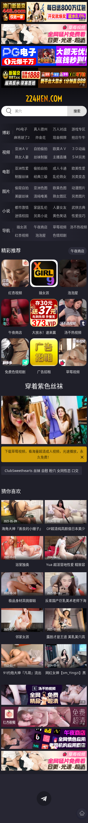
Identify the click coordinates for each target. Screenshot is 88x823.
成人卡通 (59, 168)
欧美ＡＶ (59, 148)
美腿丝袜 (22, 196)
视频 (6, 152)
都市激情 (22, 207)
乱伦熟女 (59, 176)
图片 (6, 191)
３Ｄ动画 (78, 148)
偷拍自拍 (40, 168)
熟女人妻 (22, 157)
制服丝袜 (22, 176)
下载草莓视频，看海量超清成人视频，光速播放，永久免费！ (44, 454)
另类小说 (40, 215)
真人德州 (40, 129)
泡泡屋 (40, 235)
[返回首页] (82, 813)
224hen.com (44, 98)
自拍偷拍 (40, 148)
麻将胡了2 (22, 137)
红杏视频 (22, 235)
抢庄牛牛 (78, 137)
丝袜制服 (40, 157)
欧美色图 (59, 187)
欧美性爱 (78, 168)
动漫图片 (78, 187)
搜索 (77, 111)
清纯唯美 (40, 196)
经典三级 (40, 176)
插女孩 (22, 227)
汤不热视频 (78, 227)
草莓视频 (59, 227)
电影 (6, 171)
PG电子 (21, 129)
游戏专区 (78, 129)
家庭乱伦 (40, 207)
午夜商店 (40, 227)
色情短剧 (59, 235)
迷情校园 (22, 215)
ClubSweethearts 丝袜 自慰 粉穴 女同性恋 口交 (41, 470)
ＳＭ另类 (78, 157)
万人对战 (59, 129)
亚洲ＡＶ (22, 148)
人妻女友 (59, 207)
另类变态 (78, 176)
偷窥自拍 (22, 187)
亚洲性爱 (22, 168)
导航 (6, 230)
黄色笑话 (59, 215)
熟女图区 (59, 196)
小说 (6, 211)
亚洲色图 (40, 187)
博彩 (6, 132)
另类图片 (78, 196)
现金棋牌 (59, 137)
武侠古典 (78, 207)
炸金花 (40, 137)
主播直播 (59, 157)
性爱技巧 (78, 215)
